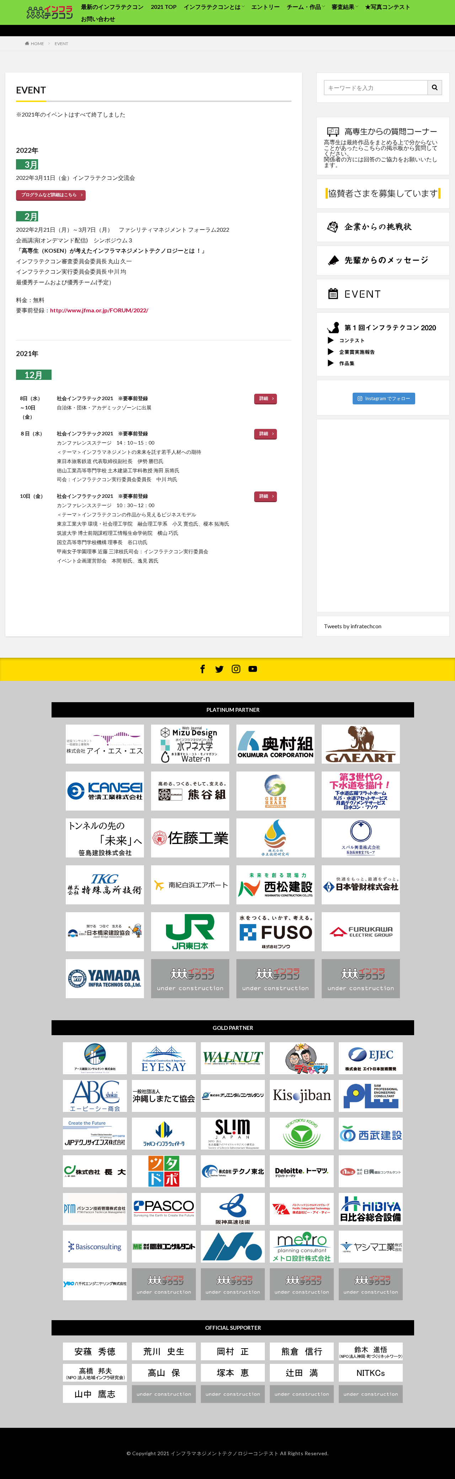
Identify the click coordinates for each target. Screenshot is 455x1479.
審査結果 (343, 6)
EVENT (61, 43)
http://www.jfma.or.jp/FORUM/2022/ (99, 310)
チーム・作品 (304, 6)
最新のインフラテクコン (112, 6)
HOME (37, 43)
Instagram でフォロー (387, 398)
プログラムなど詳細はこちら (49, 194)
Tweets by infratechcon (352, 626)
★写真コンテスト (388, 6)
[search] (435, 87)
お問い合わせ (98, 18)
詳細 (263, 398)
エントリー (265, 6)
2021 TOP (164, 6)
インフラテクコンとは (212, 6)
